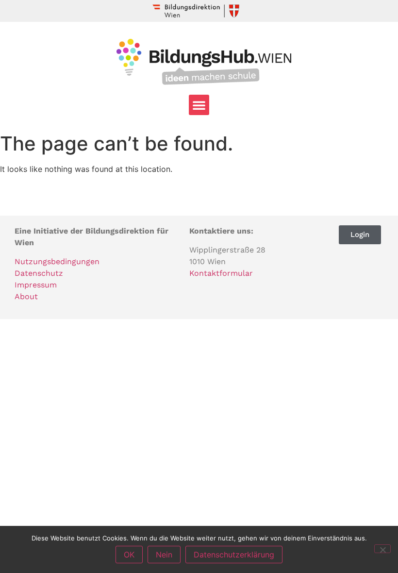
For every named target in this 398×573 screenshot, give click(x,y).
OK (129, 554)
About (26, 296)
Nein (164, 554)
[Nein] (382, 548)
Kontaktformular (221, 273)
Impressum (36, 284)
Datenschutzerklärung (234, 554)
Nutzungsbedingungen (57, 261)
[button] (199, 105)
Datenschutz (39, 273)
